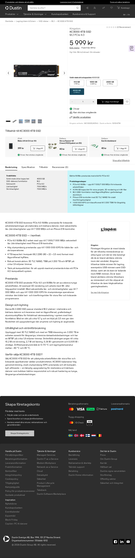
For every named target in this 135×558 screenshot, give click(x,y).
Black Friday (11, 520)
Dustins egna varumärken (113, 471)
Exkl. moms (74, 48)
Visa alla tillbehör (121, 160)
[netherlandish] (93, 435)
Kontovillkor (11, 471)
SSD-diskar (44, 21)
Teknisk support (77, 467)
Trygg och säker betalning (120, 2)
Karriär (103, 463)
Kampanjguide (12, 487)
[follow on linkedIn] (121, 541)
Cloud (40, 471)
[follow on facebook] (115, 541)
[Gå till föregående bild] (8, 73)
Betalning (73, 471)
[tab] (12, 167)
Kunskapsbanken (59, 14)
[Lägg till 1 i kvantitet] (93, 101)
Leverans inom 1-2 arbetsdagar (72, 2)
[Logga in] (87, 7)
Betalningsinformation (16, 459)
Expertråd (10, 516)
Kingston (75, 28)
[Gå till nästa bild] (64, 73)
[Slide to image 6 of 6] (39, 121)
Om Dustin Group (108, 459)
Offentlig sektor (108, 479)
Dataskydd (42, 475)
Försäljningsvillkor (14, 455)
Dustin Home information (81, 475)
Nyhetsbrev (11, 503)
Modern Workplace (46, 463)
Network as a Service (47, 467)
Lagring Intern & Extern (26, 21)
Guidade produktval (15, 495)
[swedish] (70, 435)
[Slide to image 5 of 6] (33, 121)
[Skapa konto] (95, 7)
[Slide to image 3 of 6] (20, 121)
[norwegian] (76, 435)
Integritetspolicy (13, 475)
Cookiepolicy (11, 479)
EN (128, 15)
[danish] (82, 435)
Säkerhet (41, 479)
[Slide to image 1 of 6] (8, 121)
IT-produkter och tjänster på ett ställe (19, 2)
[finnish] (88, 435)
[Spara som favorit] (127, 101)
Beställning (74, 455)
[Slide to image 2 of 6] (14, 121)
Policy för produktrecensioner (20, 491)
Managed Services (46, 455)
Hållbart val (106, 467)
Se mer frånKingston (100, 292)
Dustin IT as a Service (47, 459)
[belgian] (99, 435)
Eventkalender (12, 511)
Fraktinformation (13, 467)
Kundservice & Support (84, 14)
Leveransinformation (15, 463)
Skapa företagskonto (20, 433)
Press (103, 455)
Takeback (42, 490)
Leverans (73, 459)
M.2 (53, 21)
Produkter (10, 14)
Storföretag (106, 475)
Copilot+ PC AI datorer (16, 523)
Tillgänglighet (12, 483)
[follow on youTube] (128, 541)
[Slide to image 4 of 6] (27, 121)
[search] (77, 8)
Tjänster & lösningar (33, 14)
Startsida (9, 21)
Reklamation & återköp (80, 463)
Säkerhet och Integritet (111, 483)
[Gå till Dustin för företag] (13, 7)
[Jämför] (103, 7)
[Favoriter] (111, 7)
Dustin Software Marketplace (51, 494)
